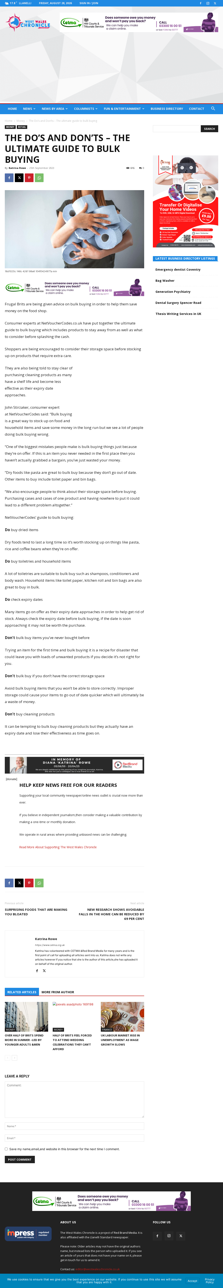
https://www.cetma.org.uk (50, 945)
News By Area (53, 109)
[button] (213, 109)
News (27, 109)
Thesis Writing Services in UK (178, 314)
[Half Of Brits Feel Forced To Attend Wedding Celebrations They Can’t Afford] (74, 1017)
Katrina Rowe (17, 168)
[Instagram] (207, 3)
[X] (215, 3)
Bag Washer (164, 280)
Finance (107, 1029)
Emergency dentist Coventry (178, 269)
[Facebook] (200, 3)
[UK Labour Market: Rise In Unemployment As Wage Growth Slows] (122, 1017)
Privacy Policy (210, 1281)
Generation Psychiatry (173, 292)
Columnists (84, 109)
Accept (192, 1281)
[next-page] (14, 1058)
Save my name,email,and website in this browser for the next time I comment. (64, 1149)
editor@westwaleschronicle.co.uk (98, 1269)
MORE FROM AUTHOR (58, 992)
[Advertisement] (111, 70)
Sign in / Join (88, 3)
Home (12, 109)
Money (21, 121)
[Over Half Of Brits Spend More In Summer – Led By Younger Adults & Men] (26, 1017)
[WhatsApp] (39, 177)
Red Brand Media (125, 1233)
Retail (22, 126)
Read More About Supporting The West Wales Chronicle (58, 847)
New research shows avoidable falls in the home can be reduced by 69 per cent (111, 914)
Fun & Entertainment (122, 109)
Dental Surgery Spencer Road (178, 303)
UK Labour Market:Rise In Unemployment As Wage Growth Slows (120, 1039)
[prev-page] (7, 1058)
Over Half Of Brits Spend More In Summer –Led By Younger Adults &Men (24, 1039)
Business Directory (167, 109)
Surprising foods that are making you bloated (36, 911)
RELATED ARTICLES (21, 992)
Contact (196, 109)
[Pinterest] (29, 177)
